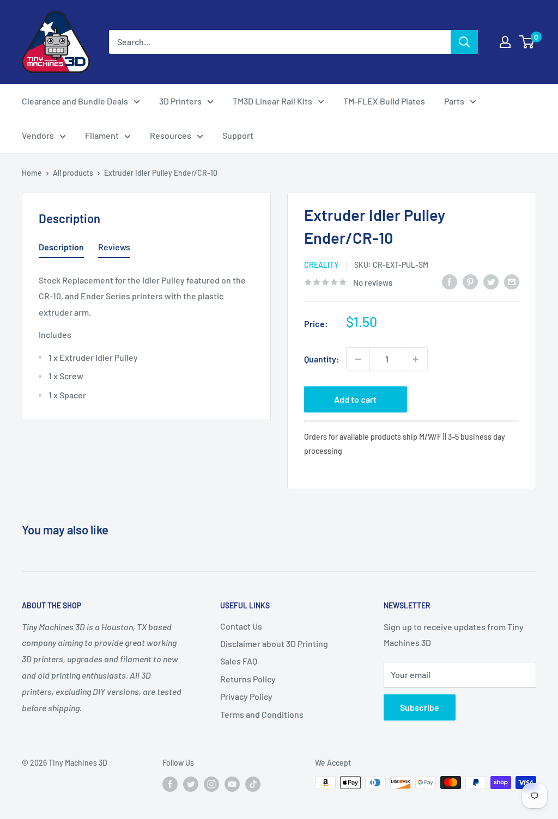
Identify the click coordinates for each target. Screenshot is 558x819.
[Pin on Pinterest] (470, 281)
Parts (454, 101)
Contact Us (241, 626)
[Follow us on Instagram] (211, 783)
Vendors (38, 135)
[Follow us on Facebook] (170, 783)
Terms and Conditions (262, 714)
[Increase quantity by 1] (415, 359)
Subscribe (419, 707)
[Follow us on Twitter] (190, 783)
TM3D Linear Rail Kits (272, 101)
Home (32, 172)
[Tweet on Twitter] (491, 281)
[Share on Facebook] (449, 281)
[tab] (61, 249)
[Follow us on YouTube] (232, 783)
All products (73, 172)
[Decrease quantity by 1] (358, 359)
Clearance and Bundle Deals (75, 101)
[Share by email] (511, 281)
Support (237, 135)
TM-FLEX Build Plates (384, 101)
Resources (170, 135)
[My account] (505, 42)
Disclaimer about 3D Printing (274, 643)
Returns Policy (248, 679)
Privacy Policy (246, 696)
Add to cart (355, 399)
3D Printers (180, 101)
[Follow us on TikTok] (252, 783)
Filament (102, 135)
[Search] (464, 42)
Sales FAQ (238, 661)
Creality (321, 264)
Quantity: (321, 359)
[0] (527, 41)
